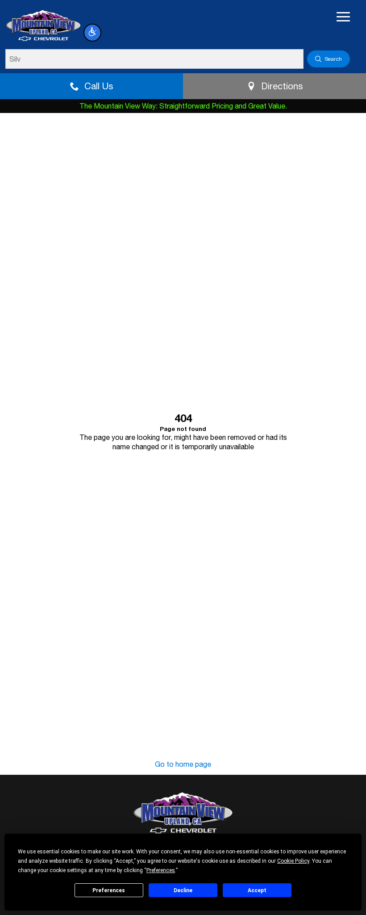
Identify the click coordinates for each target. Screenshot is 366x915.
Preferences (108, 890)
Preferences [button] (160, 870)
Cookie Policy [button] (293, 861)
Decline (183, 890)
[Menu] (343, 17)
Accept (257, 890)
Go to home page (183, 764)
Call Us (98, 86)
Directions (282, 86)
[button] (92, 33)
